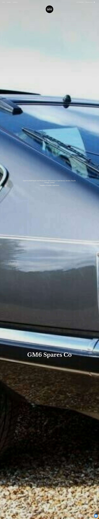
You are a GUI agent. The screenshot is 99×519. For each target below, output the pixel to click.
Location (9, 2)
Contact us (15, 2)
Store (3, 2)
